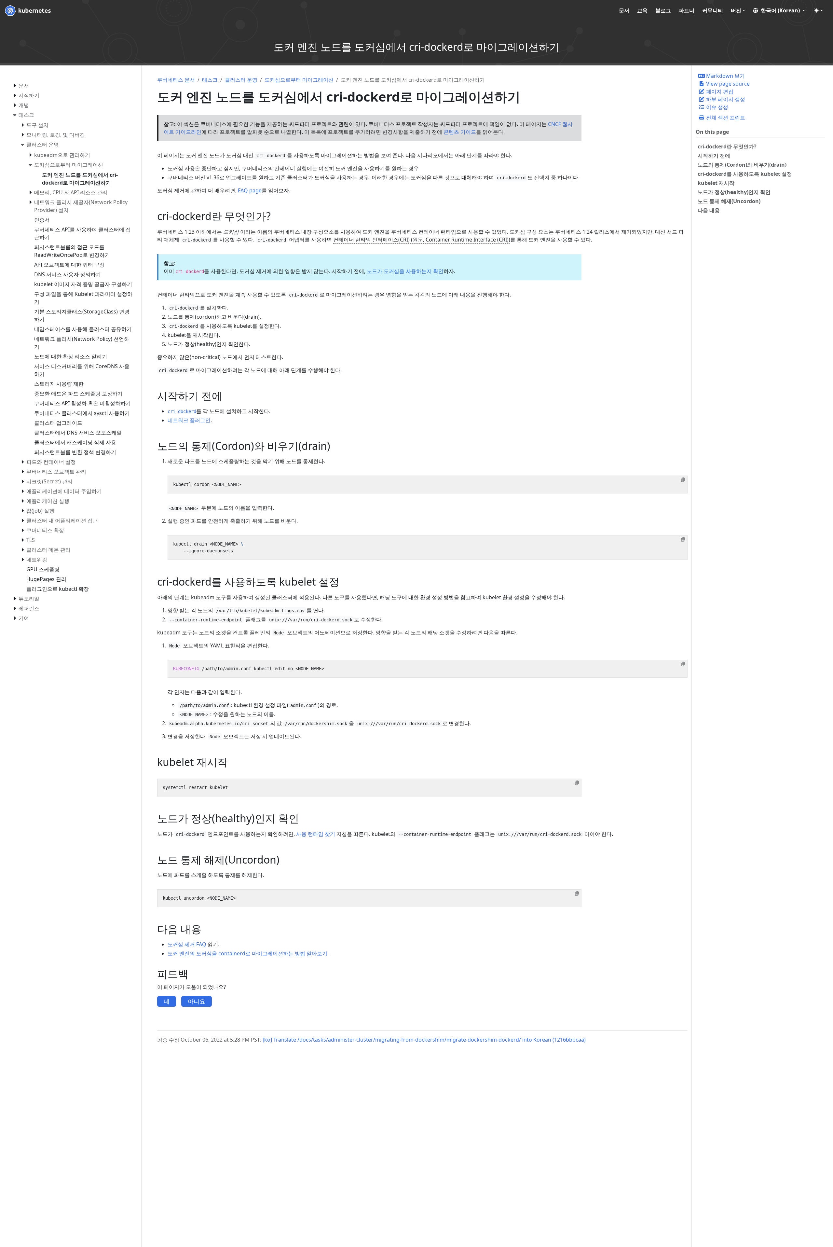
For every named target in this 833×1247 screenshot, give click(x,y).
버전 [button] (736, 10)
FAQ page (250, 190)
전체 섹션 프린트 (725, 117)
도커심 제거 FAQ (187, 944)
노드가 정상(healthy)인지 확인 (734, 192)
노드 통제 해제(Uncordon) (729, 201)
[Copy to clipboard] (683, 479)
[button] (779, 10)
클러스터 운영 (241, 79)
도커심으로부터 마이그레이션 (299, 79)
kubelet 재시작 (716, 183)
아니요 (196, 1001)
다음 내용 (709, 210)
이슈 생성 (716, 107)
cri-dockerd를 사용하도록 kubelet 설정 (745, 173)
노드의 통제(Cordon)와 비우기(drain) (742, 164)
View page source (727, 83)
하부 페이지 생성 (725, 99)
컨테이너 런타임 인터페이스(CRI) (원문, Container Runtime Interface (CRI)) (421, 239)
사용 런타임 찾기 (315, 834)
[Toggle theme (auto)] (818, 10)
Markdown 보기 (725, 75)
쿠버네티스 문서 (176, 79)
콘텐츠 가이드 (460, 131)
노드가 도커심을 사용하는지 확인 (405, 271)
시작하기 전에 (714, 155)
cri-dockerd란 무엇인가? (727, 146)
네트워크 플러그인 (189, 420)
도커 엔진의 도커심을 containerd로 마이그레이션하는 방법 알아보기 (247, 953)
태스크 (210, 79)
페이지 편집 (719, 91)
